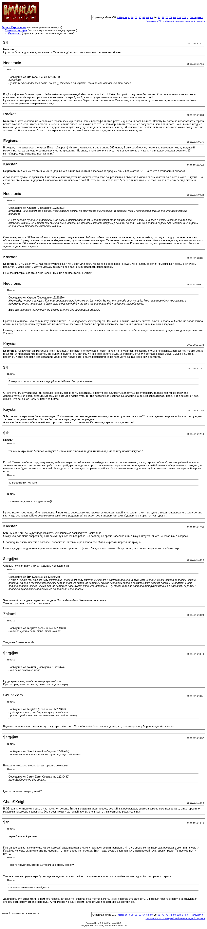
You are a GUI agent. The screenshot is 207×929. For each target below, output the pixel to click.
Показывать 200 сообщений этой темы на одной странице (175, 21)
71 (159, 17)
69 (151, 17)
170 (184, 17)
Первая (122, 17)
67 (144, 17)
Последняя (196, 17)
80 (174, 17)
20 (132, 17)
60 (136, 17)
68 (147, 17)
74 (170, 17)
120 (179, 17)
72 (163, 17)
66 (140, 17)
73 (167, 17)
